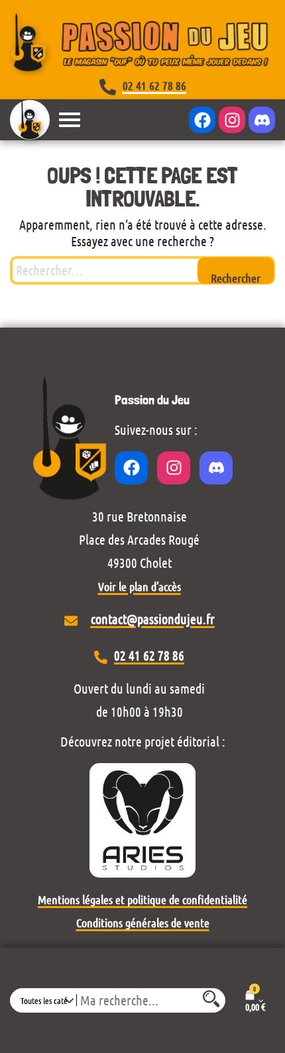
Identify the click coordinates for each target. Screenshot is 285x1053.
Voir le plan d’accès (139, 586)
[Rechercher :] (142, 270)
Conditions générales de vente (142, 922)
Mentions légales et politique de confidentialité (142, 899)
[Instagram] (232, 120)
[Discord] (262, 120)
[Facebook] (202, 120)
